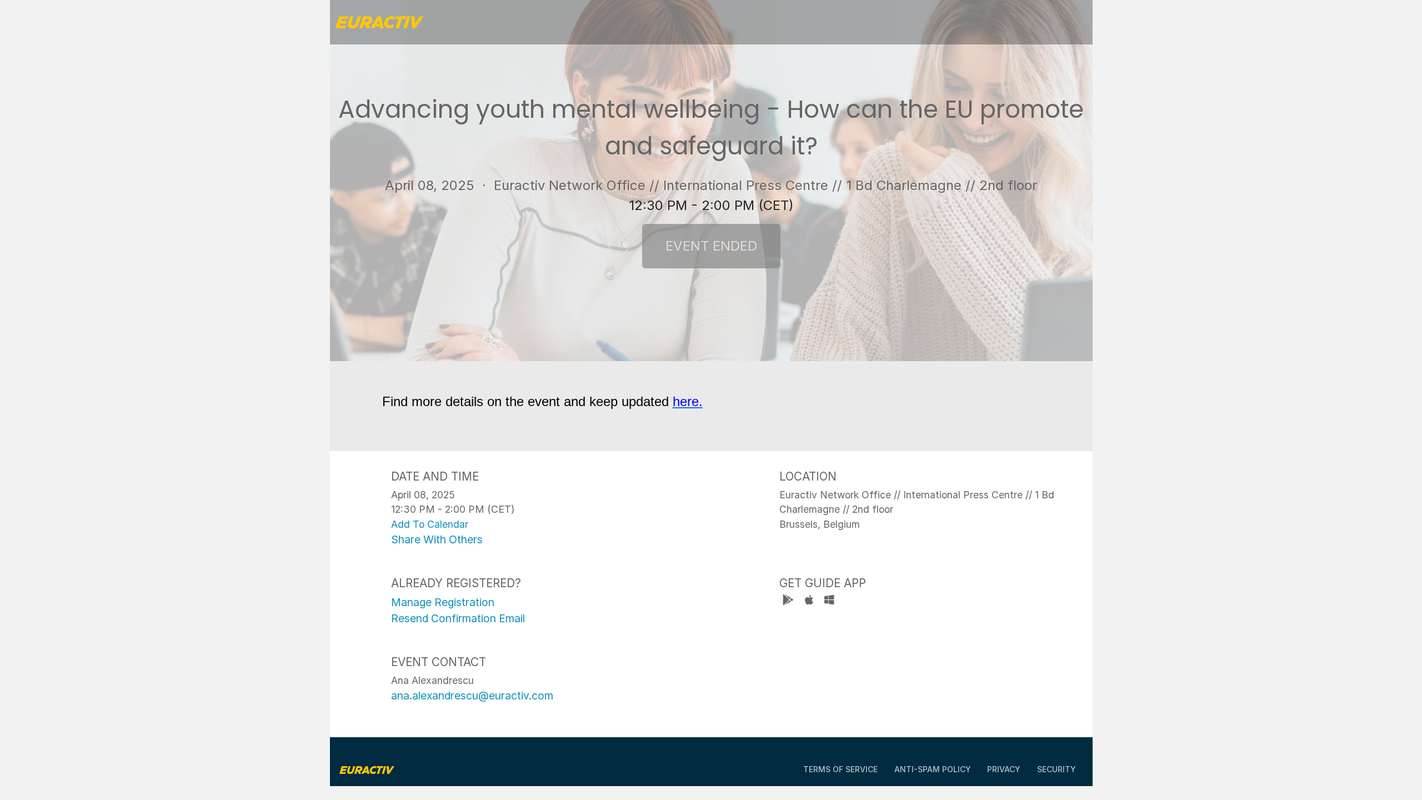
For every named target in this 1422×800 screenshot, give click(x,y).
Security (1056, 769)
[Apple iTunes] (810, 601)
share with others (437, 539)
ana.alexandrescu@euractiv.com (472, 695)
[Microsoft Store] (829, 601)
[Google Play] (789, 601)
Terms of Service (840, 769)
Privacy (1003, 769)
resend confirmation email (458, 618)
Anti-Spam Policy (932, 769)
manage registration (442, 602)
